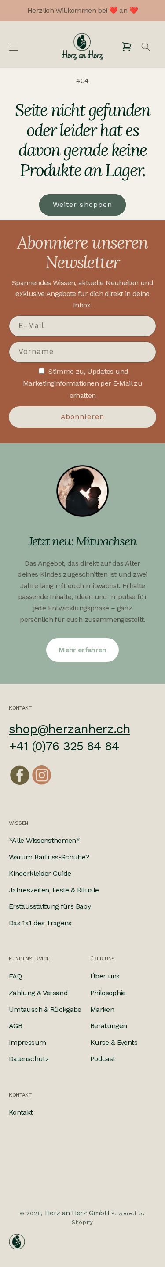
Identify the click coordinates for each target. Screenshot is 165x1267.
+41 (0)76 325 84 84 (64, 746)
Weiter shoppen (82, 204)
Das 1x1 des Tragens (40, 923)
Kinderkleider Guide (40, 873)
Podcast (102, 1058)
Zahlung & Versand (38, 993)
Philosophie (108, 993)
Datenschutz (29, 1058)
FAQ (15, 976)
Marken (102, 1009)
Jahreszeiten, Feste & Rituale (54, 890)
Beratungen (108, 1026)
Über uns (105, 976)
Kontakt (21, 1112)
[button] (13, 46)
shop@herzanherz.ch (69, 729)
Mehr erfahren (82, 650)
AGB (15, 1026)
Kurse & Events (113, 1042)
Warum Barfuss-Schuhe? (49, 857)
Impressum (27, 1042)
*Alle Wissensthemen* (44, 840)
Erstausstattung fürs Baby (50, 906)
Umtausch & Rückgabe (45, 1009)
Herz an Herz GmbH (77, 1213)
